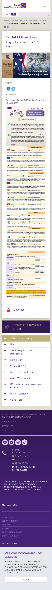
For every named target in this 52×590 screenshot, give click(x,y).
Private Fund (9, 543)
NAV (4, 514)
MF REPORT (6, 528)
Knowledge (17, 20)
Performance (8, 517)
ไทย (7, 14)
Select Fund (7, 510)
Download (19, 310)
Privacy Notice (9, 422)
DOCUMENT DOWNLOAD (12, 532)
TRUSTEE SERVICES (10, 536)
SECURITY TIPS (8, 430)
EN (14, 14)
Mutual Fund (9, 505)
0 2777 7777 (20, 456)
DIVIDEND (6, 525)
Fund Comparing (10, 521)
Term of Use (7, 426)
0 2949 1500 (20, 463)
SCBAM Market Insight (36, 20)
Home (7, 20)
